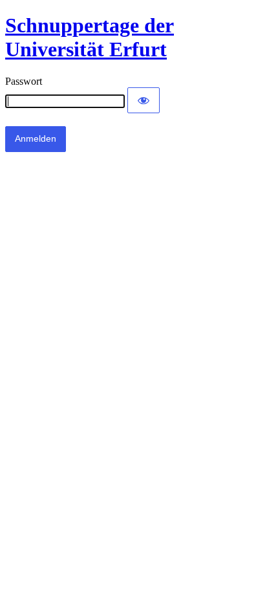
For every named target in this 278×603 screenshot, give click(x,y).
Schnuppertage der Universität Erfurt (89, 37)
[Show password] (143, 100)
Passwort (23, 81)
